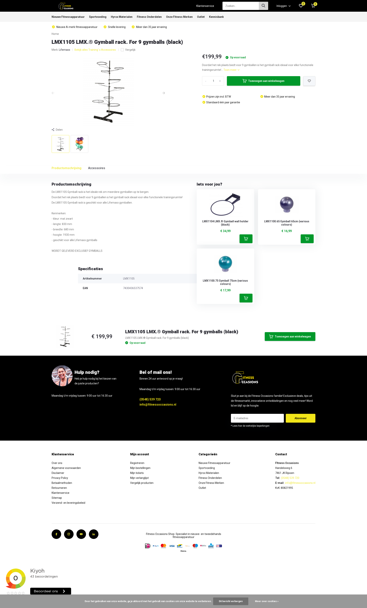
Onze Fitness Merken (179, 16)
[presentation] (53, 93)
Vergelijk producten (141, 482)
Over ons (57, 463)
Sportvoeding (97, 16)
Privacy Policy (60, 477)
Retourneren (59, 487)
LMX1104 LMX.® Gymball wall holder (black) (225, 223)
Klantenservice (205, 5)
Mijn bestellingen (140, 467)
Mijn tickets (137, 472)
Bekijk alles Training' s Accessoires (95, 49)
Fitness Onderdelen (149, 16)
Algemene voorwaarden (66, 467)
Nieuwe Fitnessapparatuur (68, 16)
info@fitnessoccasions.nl (158, 404)
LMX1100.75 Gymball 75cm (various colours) (225, 282)
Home (55, 33)
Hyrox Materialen (121, 16)
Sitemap (57, 497)
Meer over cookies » (266, 601)
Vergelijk (130, 49)
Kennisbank (216, 16)
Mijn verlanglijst (139, 477)
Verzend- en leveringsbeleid (68, 502)
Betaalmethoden (62, 482)
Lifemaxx (64, 49)
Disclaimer (58, 472)
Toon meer (230, 69)
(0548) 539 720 (150, 399)
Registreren (137, 463)
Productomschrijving (66, 168)
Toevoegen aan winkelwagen (266, 80)
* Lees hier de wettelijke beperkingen (250, 426)
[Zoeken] (263, 6)
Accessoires (96, 168)
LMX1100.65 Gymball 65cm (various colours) (286, 223)
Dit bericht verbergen (231, 601)
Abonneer (301, 418)
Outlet (201, 16)
